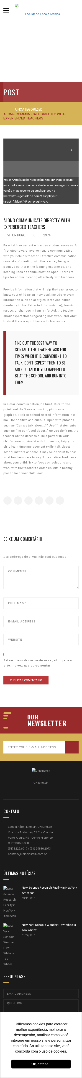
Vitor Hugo (16, 235)
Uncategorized (28, 109)
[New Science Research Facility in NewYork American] (9, 902)
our (32, 717)
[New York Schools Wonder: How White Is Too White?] (9, 945)
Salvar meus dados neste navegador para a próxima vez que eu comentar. (37, 663)
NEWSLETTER (47, 723)
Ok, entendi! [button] (41, 1064)
